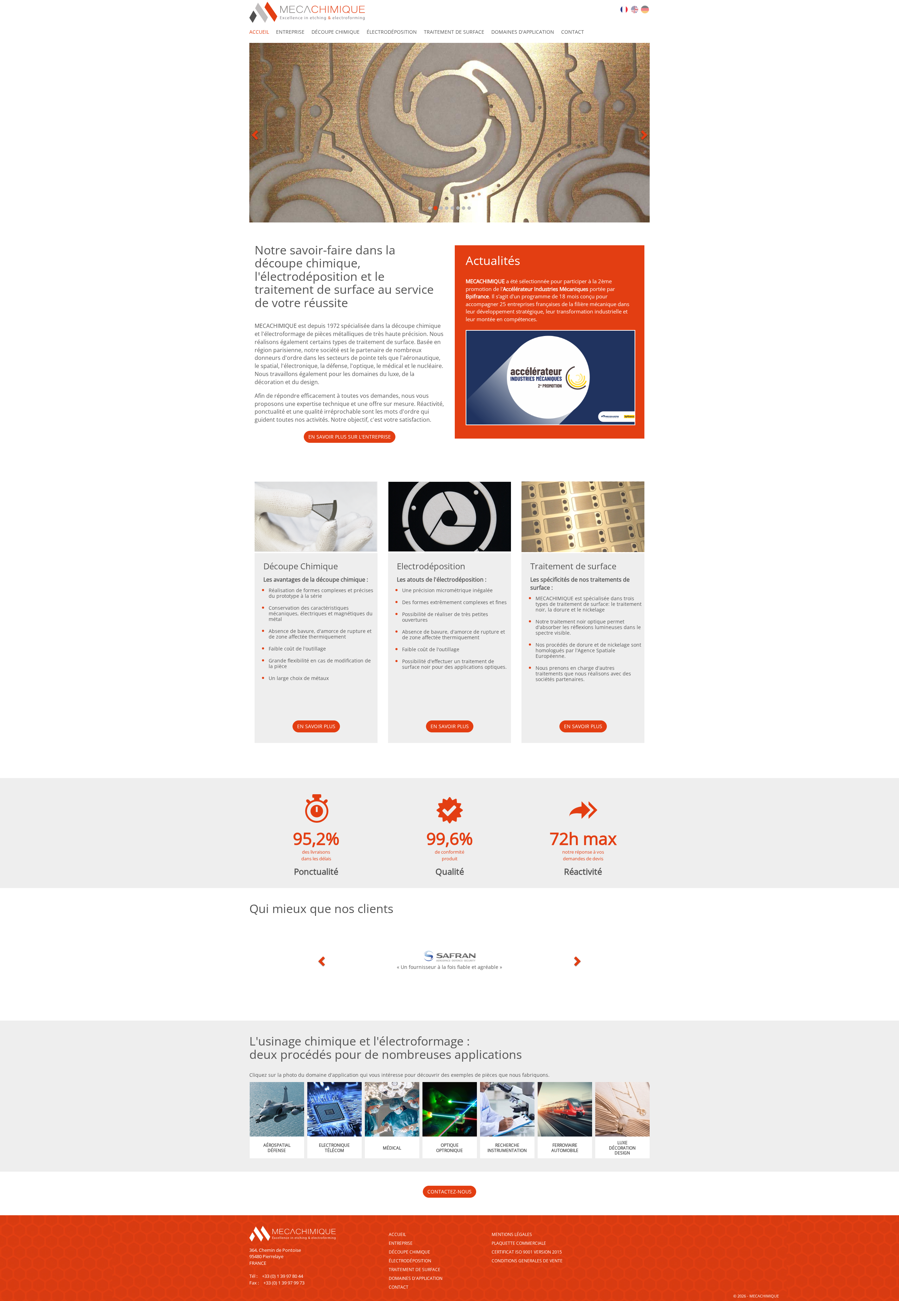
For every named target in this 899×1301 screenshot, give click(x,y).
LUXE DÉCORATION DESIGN (622, 1148)
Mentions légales (512, 1234)
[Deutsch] (645, 9)
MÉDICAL (392, 1148)
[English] (634, 9)
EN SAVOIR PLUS (316, 726)
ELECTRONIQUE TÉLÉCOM (334, 1147)
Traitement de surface (454, 31)
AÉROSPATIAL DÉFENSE (276, 1147)
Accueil (397, 1234)
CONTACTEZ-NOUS (449, 1191)
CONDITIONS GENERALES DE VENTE (527, 1261)
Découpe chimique (335, 31)
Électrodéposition (392, 31)
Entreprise (290, 31)
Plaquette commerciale (519, 1243)
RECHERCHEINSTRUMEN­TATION (507, 1147)
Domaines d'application (522, 31)
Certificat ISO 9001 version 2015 (527, 1252)
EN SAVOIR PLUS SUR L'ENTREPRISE (349, 436)
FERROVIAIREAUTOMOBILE (564, 1147)
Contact (572, 31)
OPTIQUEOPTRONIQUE (449, 1147)
